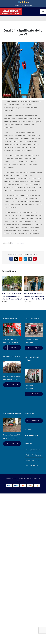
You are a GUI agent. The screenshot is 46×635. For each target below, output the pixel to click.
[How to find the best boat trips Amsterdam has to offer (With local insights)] (12, 277)
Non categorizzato (32, 460)
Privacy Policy (27, 481)
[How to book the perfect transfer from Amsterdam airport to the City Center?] (34, 277)
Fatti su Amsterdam (17, 243)
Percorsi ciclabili (32, 465)
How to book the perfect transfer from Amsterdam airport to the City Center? (34, 296)
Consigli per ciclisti (33, 450)
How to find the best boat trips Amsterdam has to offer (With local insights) (12, 296)
